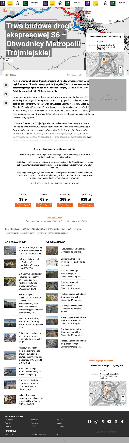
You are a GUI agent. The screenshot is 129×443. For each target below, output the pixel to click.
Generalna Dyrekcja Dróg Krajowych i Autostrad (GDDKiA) (107, 47)
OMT (69, 229)
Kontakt (60, 434)
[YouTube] (109, 422)
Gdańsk (8, 426)
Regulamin (9, 434)
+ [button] (120, 67)
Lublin (59, 423)
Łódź (33, 426)
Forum (96, 10)
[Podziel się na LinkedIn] (6, 94)
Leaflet (110, 76)
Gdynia (100, 42)
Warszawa (9, 420)
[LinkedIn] (116, 422)
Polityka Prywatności (39, 434)
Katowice (34, 423)
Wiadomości (110, 10)
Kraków (60, 420)
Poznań (8, 423)
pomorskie (42, 233)
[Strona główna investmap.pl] (11, 10)
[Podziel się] (6, 85)
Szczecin (60, 426)
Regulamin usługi (54, 218)
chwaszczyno (12, 233)
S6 (63, 229)
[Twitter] (103, 422)
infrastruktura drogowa (58, 233)
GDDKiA (26, 229)
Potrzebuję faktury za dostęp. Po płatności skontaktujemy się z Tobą (56, 221)
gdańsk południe (27, 233)
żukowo (78, 229)
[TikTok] (122, 422)
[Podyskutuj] (6, 103)
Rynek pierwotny (68, 10)
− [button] (120, 71)
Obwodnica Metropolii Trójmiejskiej (105, 36)
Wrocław (34, 420)
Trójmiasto (15, 229)
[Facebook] (89, 422)
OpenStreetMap (118, 76)
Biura (84, 10)
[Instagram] (96, 422)
